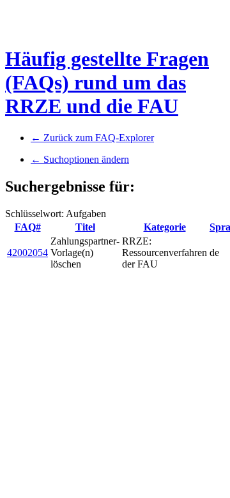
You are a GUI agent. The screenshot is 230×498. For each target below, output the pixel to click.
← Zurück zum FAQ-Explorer (92, 137)
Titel (85, 227)
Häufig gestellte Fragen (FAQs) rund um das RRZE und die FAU (107, 82)
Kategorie (165, 227)
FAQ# (28, 227)
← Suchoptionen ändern (80, 159)
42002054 (27, 252)
